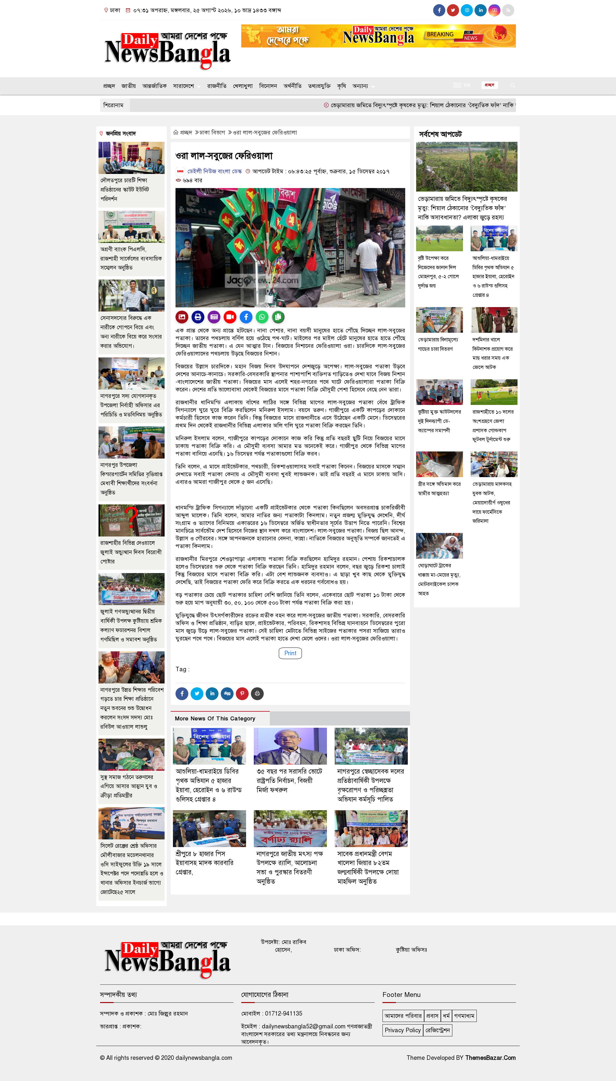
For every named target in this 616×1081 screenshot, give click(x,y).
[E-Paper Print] (198, 317)
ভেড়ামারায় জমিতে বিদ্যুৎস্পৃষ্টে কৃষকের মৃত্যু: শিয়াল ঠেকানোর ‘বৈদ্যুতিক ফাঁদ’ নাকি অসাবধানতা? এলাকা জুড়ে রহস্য (425, 105)
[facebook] (439, 10)
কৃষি (341, 86)
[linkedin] (481, 10)
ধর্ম (446, 1015)
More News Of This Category (215, 718)
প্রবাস (432, 1015)
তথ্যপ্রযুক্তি (319, 86)
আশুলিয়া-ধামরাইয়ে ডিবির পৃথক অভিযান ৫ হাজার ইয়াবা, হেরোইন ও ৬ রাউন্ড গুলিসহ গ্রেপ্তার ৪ (493, 276)
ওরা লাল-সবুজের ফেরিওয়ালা (265, 132)
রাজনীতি (217, 86)
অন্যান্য (360, 86)
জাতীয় (129, 86)
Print (290, 653)
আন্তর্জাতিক (154, 86)
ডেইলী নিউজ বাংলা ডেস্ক (214, 171)
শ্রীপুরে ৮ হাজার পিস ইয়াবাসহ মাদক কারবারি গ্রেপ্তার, (205, 863)
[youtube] (494, 10)
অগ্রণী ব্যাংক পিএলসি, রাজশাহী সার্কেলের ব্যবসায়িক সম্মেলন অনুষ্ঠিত (131, 258)
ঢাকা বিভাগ (212, 132)
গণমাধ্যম (464, 1015)
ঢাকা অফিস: (347, 949)
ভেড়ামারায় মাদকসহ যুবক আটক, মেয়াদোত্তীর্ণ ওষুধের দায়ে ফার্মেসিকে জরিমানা (492, 502)
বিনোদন (268, 86)
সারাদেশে (183, 86)
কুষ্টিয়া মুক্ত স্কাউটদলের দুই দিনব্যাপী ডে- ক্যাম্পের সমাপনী (439, 421)
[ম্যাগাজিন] (214, 317)
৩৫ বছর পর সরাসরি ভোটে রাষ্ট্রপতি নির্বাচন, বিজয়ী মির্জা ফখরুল (289, 781)
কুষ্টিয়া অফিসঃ (411, 949)
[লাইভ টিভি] (230, 317)
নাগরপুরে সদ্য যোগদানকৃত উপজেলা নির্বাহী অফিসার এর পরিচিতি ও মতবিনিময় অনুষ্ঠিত (131, 405)
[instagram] (467, 10)
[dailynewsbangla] (167, 47)
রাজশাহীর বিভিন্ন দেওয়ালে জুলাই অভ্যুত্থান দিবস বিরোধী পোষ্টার (131, 552)
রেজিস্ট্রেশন (437, 1030)
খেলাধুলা (243, 86)
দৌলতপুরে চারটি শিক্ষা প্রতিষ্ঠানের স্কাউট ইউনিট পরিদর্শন (124, 189)
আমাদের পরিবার (403, 1015)
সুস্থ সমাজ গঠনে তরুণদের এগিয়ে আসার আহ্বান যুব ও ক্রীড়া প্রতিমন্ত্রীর (128, 786)
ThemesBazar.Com (490, 1057)
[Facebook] (181, 693)
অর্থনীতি (293, 86)
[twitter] (453, 10)
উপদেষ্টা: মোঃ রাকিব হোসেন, (283, 946)
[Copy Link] (278, 317)
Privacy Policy (403, 1030)
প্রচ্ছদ (109, 86)
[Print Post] (181, 317)
